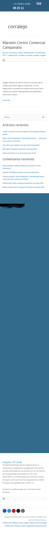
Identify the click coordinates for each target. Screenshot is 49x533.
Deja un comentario (10, 53)
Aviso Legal (23, 523)
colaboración (13, 55)
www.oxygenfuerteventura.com (34, 526)
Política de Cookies (12, 526)
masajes (36, 55)
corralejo (21, 55)
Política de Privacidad (37, 523)
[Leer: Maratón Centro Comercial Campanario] (24, 68)
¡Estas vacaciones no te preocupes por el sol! (19, 153)
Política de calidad (10, 523)
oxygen (43, 55)
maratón (29, 55)
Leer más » (7, 100)
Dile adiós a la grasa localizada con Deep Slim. (20, 149)
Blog (20, 53)
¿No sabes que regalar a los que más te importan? (21, 145)
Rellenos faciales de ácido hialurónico (25, 172)
